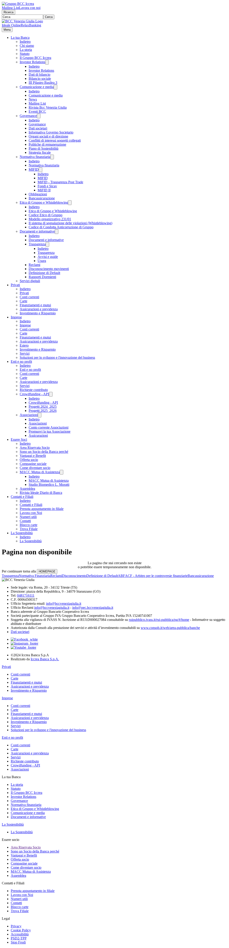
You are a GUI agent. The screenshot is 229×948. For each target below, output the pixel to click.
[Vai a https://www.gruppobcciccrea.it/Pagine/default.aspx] (18, 4)
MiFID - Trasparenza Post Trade (60, 182)
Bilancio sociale (40, 78)
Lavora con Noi (31, 513)
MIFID (34, 169)
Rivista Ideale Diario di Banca (41, 493)
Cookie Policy (21, 930)
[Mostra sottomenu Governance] (38, 116)
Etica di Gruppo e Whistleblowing (44, 202)
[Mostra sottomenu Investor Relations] (47, 62)
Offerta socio (29, 460)
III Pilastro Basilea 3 (43, 82)
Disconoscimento (74, 576)
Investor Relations (32, 62)
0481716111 (25, 595)
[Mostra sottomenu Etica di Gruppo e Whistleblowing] (70, 202)
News (33, 99)
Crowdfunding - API (34, 394)
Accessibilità (20, 934)
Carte (23, 301)
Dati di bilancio (39, 74)
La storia (26, 50)
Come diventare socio (35, 468)
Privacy (16, 926)
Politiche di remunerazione (47, 144)
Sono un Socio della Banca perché (44, 451)
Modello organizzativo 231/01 (50, 219)
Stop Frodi (18, 942)
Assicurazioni (38, 435)
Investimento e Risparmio (38, 313)
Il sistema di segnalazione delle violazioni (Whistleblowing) (70, 223)
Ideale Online (11, 25)
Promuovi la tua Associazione (49, 431)
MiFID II (44, 190)
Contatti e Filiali (22, 497)
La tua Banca (20, 37)
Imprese (16, 317)
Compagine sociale (33, 464)
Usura (42, 261)
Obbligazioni (38, 194)
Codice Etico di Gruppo (45, 215)
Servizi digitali (30, 281)
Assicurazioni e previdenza (39, 309)
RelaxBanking (31, 25)
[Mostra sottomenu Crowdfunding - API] (51, 394)
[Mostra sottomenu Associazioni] (39, 415)
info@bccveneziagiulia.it (63, 603)
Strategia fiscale (40, 152)
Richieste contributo (34, 390)
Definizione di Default (44, 273)
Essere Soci (19, 439)
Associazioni (29, 415)
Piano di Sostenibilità (43, 148)
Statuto (25, 54)
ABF (121, 576)
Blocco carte (28, 525)
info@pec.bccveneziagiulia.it (92, 607)
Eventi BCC (37, 111)
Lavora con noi (29, 8)
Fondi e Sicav (47, 186)
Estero (24, 345)
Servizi (25, 353)
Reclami (34, 265)
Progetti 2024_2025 (43, 406)
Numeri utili (28, 517)
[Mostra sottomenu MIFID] (40, 169)
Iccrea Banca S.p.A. (45, 659)
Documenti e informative (37, 231)
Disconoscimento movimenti (49, 269)
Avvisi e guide (48, 257)
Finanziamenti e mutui (35, 305)
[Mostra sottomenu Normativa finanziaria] (52, 157)
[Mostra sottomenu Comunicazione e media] (55, 87)
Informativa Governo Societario (51, 132)
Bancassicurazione (42, 198)
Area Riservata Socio (35, 447)
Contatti (25, 521)
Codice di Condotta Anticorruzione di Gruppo (61, 227)
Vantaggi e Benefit (33, 456)
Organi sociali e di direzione (48, 136)
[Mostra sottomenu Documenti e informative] (56, 231)
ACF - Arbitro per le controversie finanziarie (156, 576)
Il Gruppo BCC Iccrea (35, 58)
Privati (15, 285)
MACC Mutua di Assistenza (40, 472)
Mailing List (10, 8)
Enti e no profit (21, 361)
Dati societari (38, 128)
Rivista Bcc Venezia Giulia (48, 107)
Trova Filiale (29, 529)
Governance (28, 116)
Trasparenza (37, 244)
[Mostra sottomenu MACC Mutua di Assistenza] (61, 472)
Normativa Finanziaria (34, 576)
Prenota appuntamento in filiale (42, 509)
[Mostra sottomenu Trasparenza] (47, 244)
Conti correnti (29, 297)
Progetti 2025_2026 (43, 410)
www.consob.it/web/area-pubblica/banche (170, 628)
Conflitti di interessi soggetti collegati (55, 140)
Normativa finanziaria (35, 157)
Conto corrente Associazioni (48, 427)
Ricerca (8, 12)
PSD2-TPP (19, 938)
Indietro (25, 41)
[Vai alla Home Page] (22, 21)
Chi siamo (27, 46)
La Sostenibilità (22, 533)
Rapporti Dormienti (42, 277)
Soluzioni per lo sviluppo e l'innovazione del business (57, 357)
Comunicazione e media (37, 87)
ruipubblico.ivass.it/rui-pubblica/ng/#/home (159, 620)
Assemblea (27, 488)
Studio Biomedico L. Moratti (49, 484)
